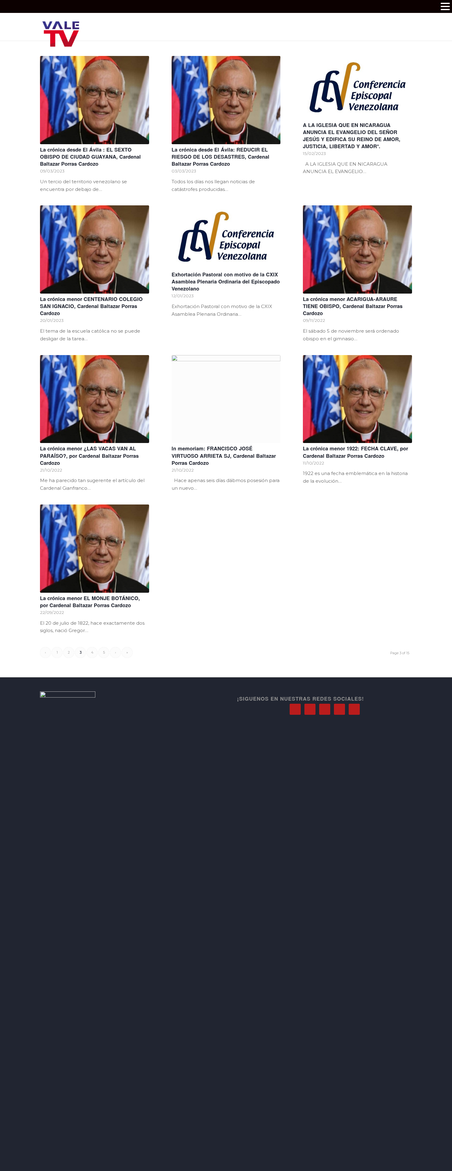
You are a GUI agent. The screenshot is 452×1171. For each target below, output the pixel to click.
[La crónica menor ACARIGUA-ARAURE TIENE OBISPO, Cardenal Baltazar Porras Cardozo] (357, 249)
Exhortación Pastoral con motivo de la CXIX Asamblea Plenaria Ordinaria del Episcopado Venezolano (226, 281)
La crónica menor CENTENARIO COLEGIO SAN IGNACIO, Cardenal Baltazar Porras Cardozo (91, 306)
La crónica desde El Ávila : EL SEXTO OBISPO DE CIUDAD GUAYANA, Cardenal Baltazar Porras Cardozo (90, 156)
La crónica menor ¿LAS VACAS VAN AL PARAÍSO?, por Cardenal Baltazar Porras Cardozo (89, 455)
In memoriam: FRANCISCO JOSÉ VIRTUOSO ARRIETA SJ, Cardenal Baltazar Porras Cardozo (224, 455)
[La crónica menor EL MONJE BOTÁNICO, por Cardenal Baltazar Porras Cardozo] (94, 548)
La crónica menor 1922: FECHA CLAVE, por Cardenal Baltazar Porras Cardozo (355, 452)
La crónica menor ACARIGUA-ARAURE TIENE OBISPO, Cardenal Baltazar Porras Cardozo (352, 306)
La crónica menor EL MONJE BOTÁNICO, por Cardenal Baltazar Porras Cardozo (90, 601)
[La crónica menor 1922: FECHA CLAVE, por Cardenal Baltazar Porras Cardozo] (357, 399)
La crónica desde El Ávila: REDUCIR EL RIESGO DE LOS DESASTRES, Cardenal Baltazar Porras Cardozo (220, 156)
